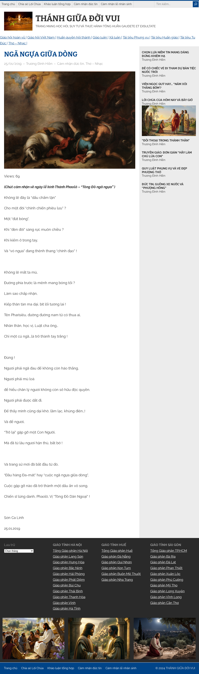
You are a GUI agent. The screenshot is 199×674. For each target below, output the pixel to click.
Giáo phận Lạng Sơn (68, 556)
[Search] (196, 4)
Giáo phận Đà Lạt (163, 562)
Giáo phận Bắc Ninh (67, 568)
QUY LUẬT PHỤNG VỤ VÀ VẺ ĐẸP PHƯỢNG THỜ (164, 170)
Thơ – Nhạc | (17, 43)
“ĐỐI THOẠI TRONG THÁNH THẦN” (165, 140)
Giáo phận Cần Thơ (164, 603)
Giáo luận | (100, 37)
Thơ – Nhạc (94, 64)
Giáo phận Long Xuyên (167, 591)
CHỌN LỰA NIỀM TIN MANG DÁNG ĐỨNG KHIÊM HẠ (165, 54)
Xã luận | (115, 37)
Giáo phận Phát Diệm (69, 580)
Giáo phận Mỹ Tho (163, 585)
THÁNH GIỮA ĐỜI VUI (78, 18)
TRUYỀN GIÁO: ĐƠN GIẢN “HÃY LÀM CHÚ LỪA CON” (167, 154)
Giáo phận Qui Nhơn (116, 562)
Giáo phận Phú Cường (166, 580)
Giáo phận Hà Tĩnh (66, 608)
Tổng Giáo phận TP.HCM (168, 551)
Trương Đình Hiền (153, 144)
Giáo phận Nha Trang (117, 580)
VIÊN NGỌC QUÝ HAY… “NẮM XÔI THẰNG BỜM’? (164, 86)
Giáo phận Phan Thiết (166, 568)
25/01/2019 (13, 64)
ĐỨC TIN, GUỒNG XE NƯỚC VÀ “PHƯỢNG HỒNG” (162, 186)
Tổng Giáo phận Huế (117, 551)
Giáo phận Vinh (64, 603)
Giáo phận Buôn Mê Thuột (121, 574)
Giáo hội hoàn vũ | (13, 37)
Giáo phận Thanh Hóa (69, 597)
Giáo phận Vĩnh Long (166, 597)
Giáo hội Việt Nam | (41, 37)
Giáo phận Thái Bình (68, 591)
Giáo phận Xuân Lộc (165, 574)
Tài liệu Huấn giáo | (165, 37)
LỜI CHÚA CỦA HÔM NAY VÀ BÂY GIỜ (167, 100)
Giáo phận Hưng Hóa (68, 562)
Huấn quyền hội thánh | (74, 37)
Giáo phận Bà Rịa (162, 556)
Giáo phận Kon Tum (116, 568)
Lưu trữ (9, 545)
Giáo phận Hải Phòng (69, 574)
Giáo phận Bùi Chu (67, 585)
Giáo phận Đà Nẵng (116, 556)
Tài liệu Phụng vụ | (136, 37)
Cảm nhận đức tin (70, 64)
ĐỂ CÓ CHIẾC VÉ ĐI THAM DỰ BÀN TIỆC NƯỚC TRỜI (169, 70)
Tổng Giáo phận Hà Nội (70, 551)
